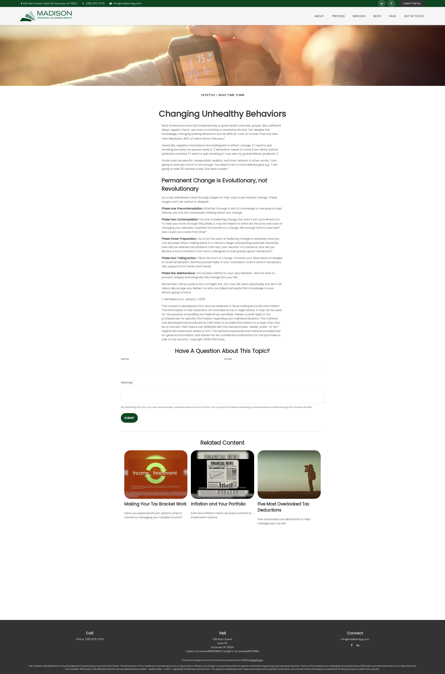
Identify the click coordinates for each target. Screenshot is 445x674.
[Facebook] (391, 3)
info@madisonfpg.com (127, 3)
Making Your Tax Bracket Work (155, 504)
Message (127, 382)
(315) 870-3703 (95, 3)
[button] (319, 16)
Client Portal (412, 3)
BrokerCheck (256, 660)
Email (228, 359)
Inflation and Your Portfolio (218, 504)
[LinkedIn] (382, 3)
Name (125, 359)
